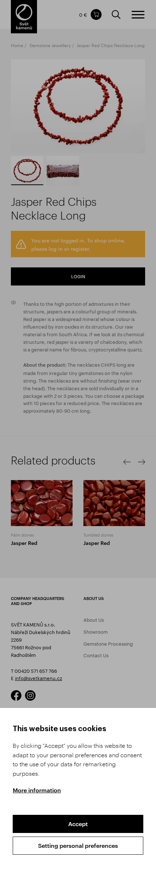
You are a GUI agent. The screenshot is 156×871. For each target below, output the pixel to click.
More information (37, 790)
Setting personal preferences (78, 845)
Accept (78, 823)
